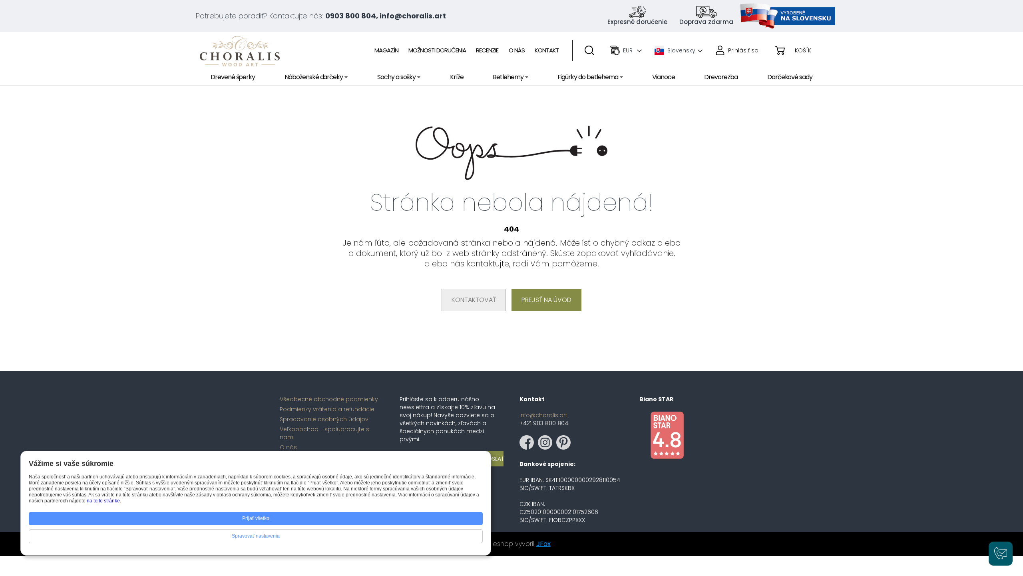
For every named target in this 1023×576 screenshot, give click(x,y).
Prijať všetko (255, 518)
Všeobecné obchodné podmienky (329, 399)
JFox (543, 543)
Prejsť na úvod (546, 299)
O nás (288, 447)
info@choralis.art (543, 415)
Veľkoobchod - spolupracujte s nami (324, 433)
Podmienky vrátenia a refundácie (327, 409)
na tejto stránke (103, 501)
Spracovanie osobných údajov (324, 419)
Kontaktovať (474, 299)
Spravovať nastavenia (256, 536)
